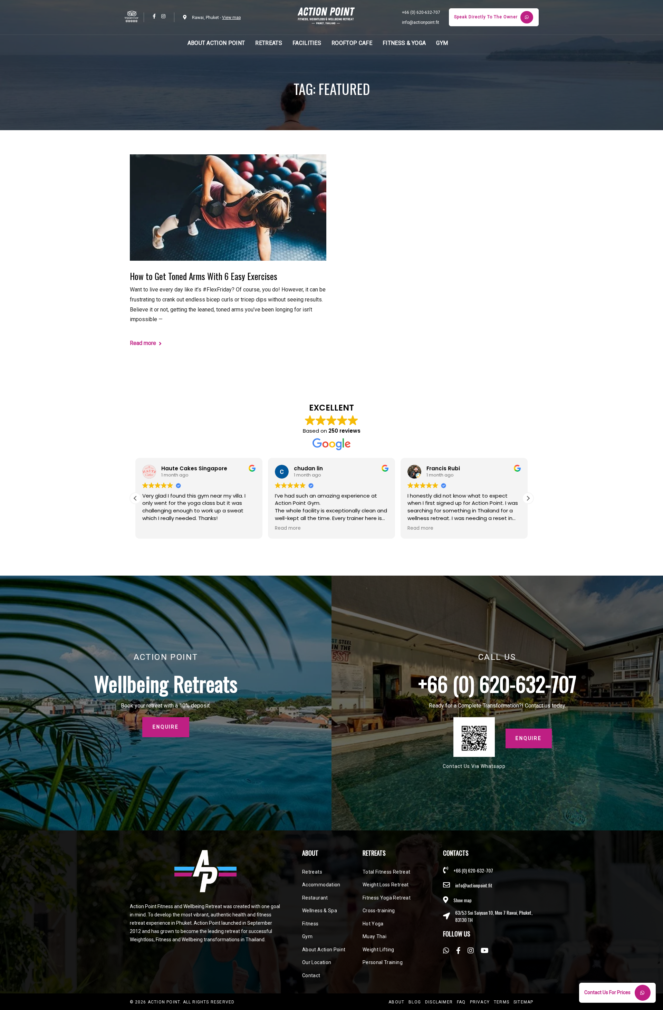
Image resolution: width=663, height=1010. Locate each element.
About (396, 1002)
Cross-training (379, 910)
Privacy (480, 1002)
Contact (311, 975)
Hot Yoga (373, 923)
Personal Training (383, 962)
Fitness (310, 923)
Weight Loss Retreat (386, 884)
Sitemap (523, 1002)
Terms (501, 1002)
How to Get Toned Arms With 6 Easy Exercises (203, 276)
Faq (461, 1002)
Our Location (316, 962)
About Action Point (323, 949)
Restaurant (315, 898)
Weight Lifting (378, 949)
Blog (415, 1002)
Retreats (312, 872)
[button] (528, 498)
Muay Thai (374, 936)
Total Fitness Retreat (386, 872)
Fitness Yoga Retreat (387, 898)
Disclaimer (439, 1002)
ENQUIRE (529, 738)
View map (231, 17)
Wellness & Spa (319, 910)
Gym (307, 936)
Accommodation (321, 884)
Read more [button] (288, 528)
